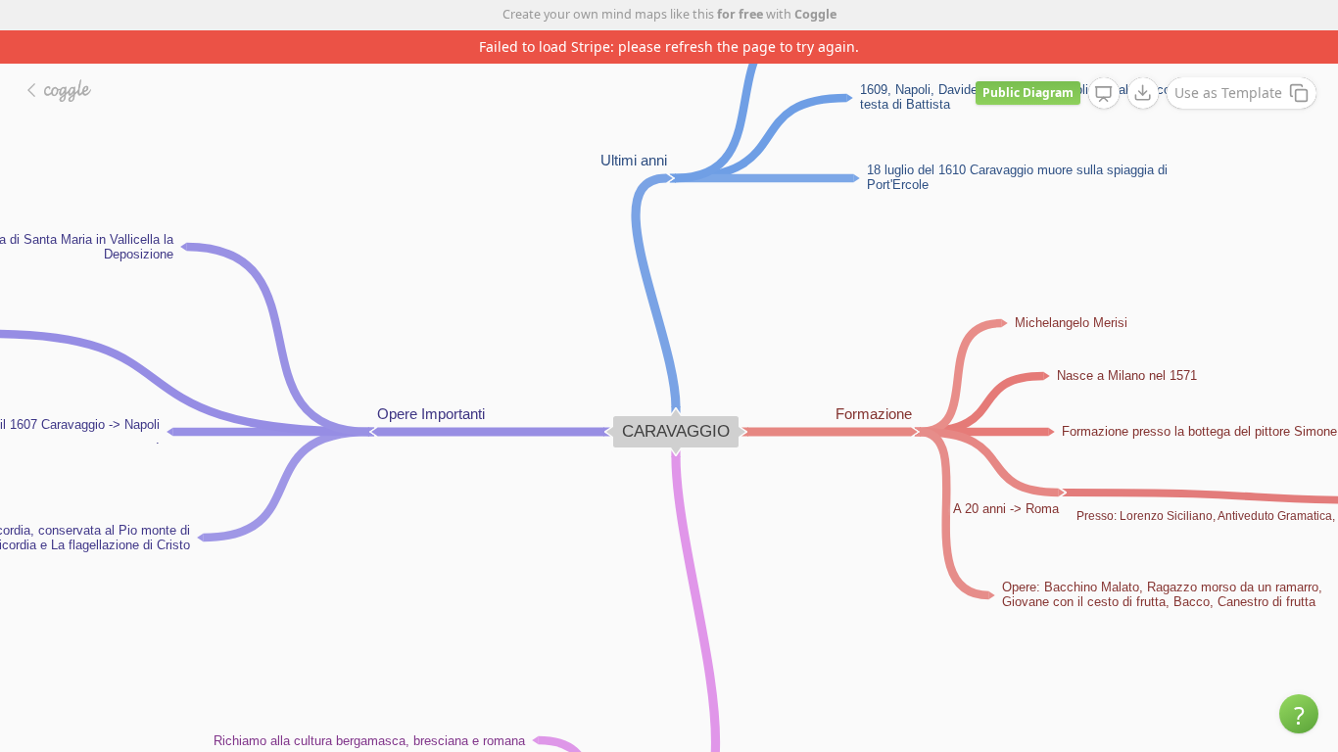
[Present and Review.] (1104, 94)
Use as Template (1228, 92)
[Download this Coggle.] (1143, 93)
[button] (1298, 713)
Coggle (815, 14)
